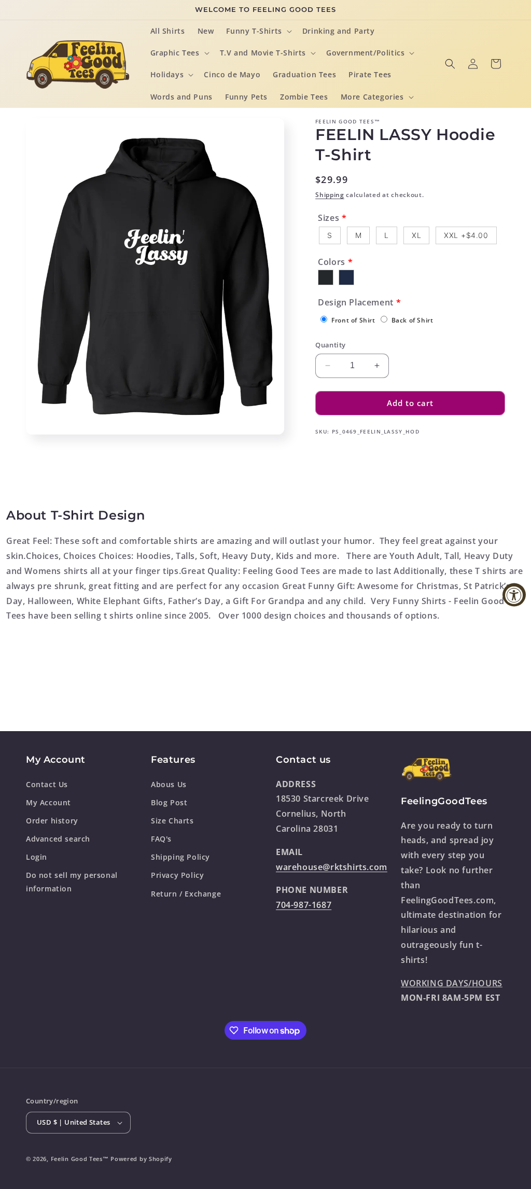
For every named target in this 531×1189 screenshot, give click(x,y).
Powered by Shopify (141, 1159)
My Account (48, 802)
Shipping (329, 194)
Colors (331, 262)
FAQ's (161, 839)
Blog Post (169, 802)
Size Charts (172, 821)
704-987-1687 (303, 905)
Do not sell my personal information (72, 881)
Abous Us (169, 784)
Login (36, 857)
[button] (258, 31)
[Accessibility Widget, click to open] (514, 594)
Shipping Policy (180, 857)
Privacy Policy (177, 875)
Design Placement (356, 302)
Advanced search (58, 839)
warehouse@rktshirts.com (331, 867)
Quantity (330, 344)
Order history (52, 821)
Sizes (328, 217)
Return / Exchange (186, 894)
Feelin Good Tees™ (80, 1159)
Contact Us (47, 784)
